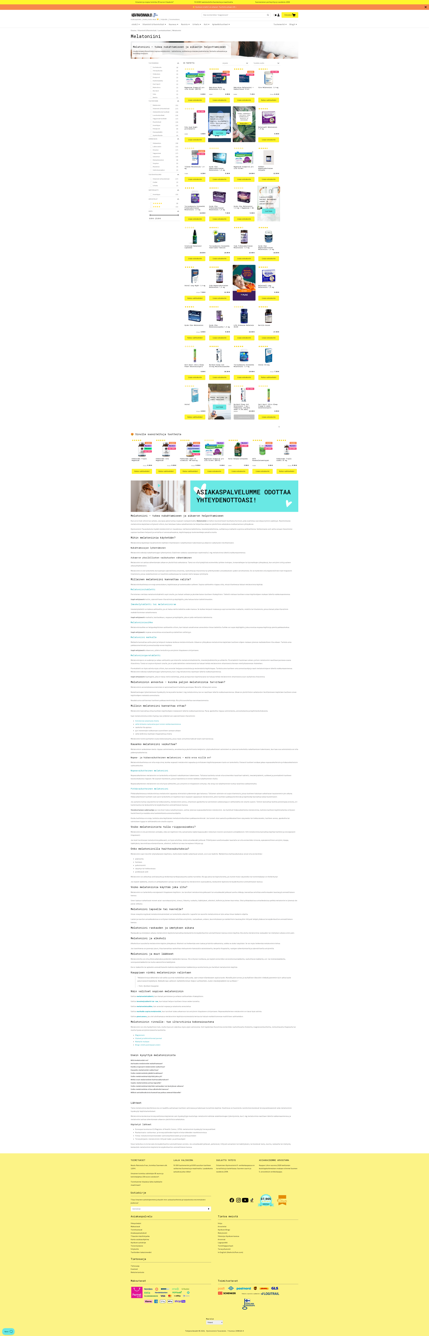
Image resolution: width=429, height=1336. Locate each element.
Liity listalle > (236, 683)
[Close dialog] (255, 634)
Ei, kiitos (236, 698)
